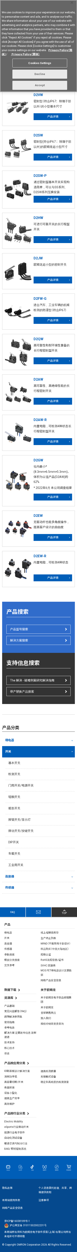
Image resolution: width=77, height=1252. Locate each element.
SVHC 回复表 (48, 965)
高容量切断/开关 (13, 1082)
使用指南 (9, 1022)
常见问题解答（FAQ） (15, 1011)
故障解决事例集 (13, 1016)
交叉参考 (9, 965)
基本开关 (14, 763)
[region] (38, 46)
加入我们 (46, 1018)
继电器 (9, 740)
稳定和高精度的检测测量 (55, 1082)
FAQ (12, 912)
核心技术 (9, 1048)
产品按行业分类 (14, 1113)
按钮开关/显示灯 (19, 819)
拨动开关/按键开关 (21, 831)
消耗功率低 (10, 1076)
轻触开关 (14, 797)
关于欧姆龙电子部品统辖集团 (56, 999)
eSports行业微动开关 (16, 1126)
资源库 (8, 997)
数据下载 (10, 990)
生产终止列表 (48, 938)
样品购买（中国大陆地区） (55, 948)
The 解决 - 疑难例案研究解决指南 (32, 680)
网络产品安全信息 (51, 980)
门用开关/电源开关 (21, 785)
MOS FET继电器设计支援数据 (56, 972)
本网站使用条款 (11, 1200)
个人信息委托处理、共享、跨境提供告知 (55, 1190)
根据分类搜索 (12, 959)
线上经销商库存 (50, 932)
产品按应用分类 (14, 1063)
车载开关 (14, 853)
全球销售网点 (48, 1012)
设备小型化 (10, 1092)
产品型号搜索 (19, 629)
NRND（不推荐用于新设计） (56, 943)
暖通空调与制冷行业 (15, 1143)
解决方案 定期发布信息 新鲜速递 (20, 1035)
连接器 (9, 876)
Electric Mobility (13, 1121)
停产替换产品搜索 (22, 691)
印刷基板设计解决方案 (17, 1071)
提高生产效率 (12, 1098)
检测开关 (14, 774)
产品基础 (9, 1005)
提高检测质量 (48, 1071)
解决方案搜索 (19, 640)
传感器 (9, 887)
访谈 (6, 1053)
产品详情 (52, 116)
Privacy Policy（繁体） (25, 54)
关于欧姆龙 (47, 1007)
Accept (40, 85)
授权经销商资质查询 (52, 1023)
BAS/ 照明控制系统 (15, 1148)
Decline (39, 74)
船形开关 (14, 808)
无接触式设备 (48, 1076)
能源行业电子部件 (14, 1132)
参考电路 (9, 1027)
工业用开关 (15, 865)
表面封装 (9, 1087)
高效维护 (9, 1103)
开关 (8, 751)
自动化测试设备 (13, 1137)
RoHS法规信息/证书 (52, 959)
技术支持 (9, 1042)
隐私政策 (7, 1187)
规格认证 (46, 954)
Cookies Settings (39, 63)
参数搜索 (9, 954)
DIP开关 (13, 842)
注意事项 (43, 1200)
